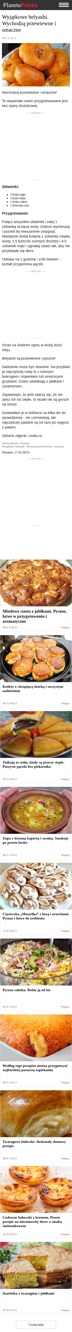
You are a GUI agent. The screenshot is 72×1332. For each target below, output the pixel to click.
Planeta (20, 5)
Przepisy (65, 627)
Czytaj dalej (36, 1324)
